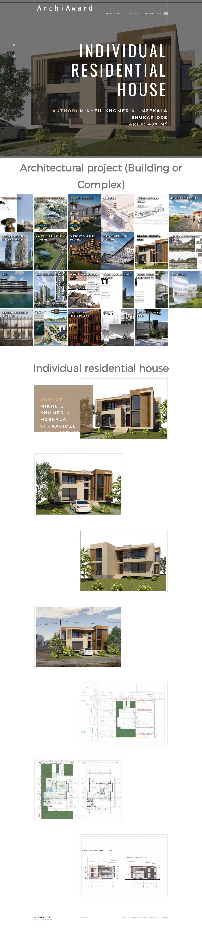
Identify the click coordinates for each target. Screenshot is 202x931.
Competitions (119, 13)
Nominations (147, 13)
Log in (158, 13)
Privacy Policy (143, 917)
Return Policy (154, 917)
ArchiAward (65, 8)
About (108, 13)
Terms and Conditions (129, 917)
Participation (134, 13)
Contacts (165, 917)
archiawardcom (42, 917)
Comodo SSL (84, 917)
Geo (165, 13)
